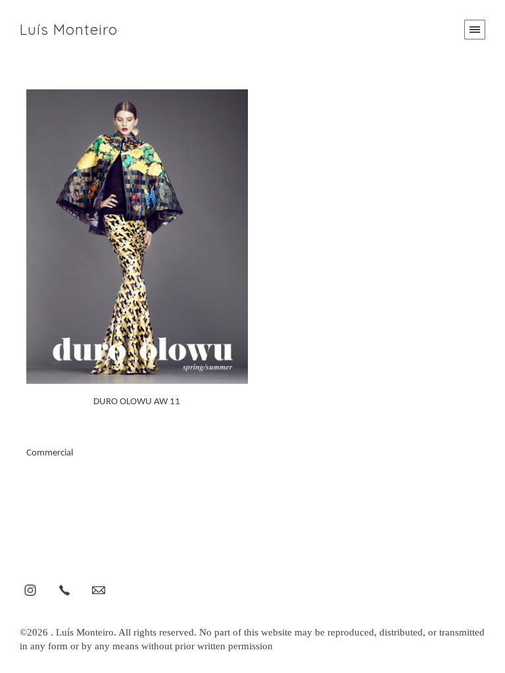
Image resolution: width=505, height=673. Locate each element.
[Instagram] (30, 589)
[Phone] (64, 589)
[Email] (98, 589)
